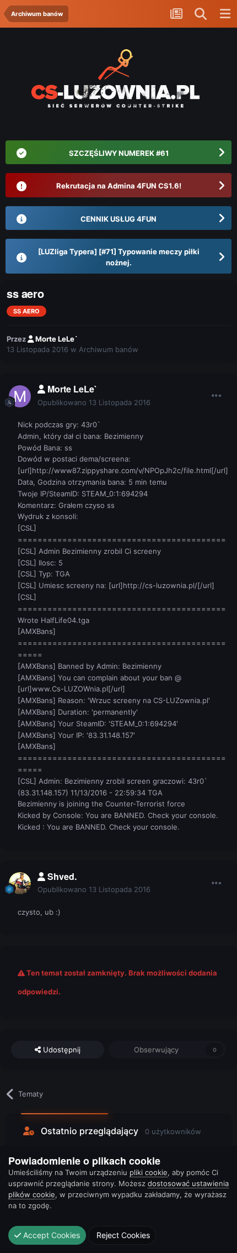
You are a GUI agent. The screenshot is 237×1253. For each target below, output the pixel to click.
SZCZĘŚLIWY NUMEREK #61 (119, 153)
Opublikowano (93, 402)
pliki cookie (149, 1172)
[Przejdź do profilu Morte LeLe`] (20, 396)
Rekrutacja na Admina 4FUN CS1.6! (118, 185)
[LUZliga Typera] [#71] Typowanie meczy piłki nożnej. (119, 257)
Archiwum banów (108, 349)
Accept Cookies (50, 1235)
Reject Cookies (122, 1235)
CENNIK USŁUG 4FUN (118, 218)
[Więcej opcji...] (216, 395)
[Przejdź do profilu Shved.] (20, 883)
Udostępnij (60, 1049)
